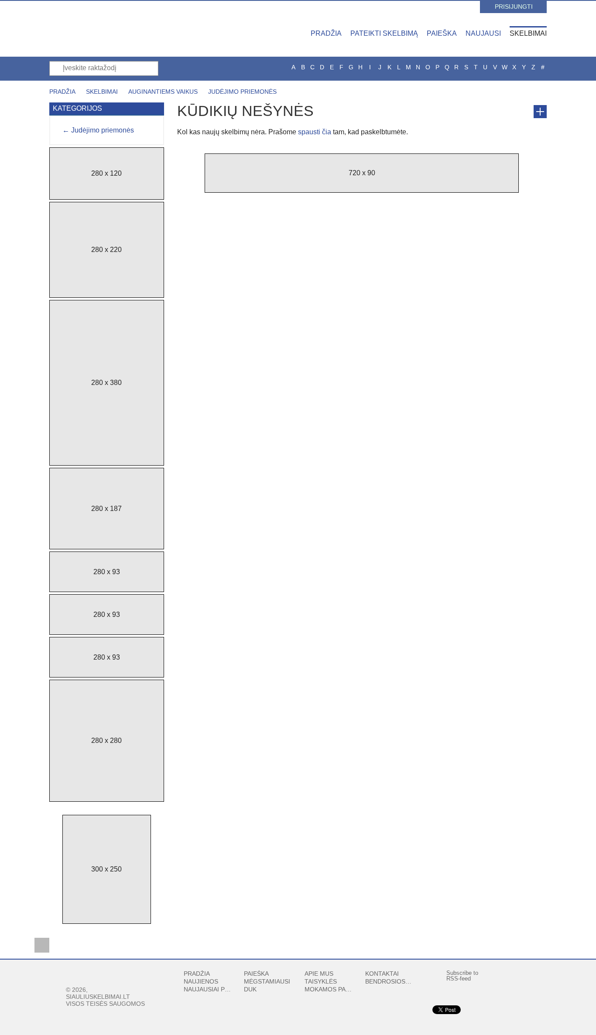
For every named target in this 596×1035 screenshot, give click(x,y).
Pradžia (326, 33)
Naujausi (483, 33)
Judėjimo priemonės (242, 91)
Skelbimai (528, 33)
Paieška (442, 33)
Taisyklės (321, 981)
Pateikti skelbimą (384, 33)
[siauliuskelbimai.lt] (125, 28)
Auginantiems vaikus (163, 91)
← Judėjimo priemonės (98, 130)
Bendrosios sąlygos (389, 981)
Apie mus (319, 973)
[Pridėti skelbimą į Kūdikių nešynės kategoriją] (540, 111)
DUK (250, 989)
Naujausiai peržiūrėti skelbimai (207, 989)
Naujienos (201, 981)
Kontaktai (382, 973)
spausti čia (314, 132)
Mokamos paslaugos (328, 989)
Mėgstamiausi (267, 981)
